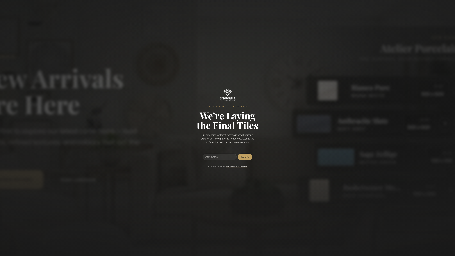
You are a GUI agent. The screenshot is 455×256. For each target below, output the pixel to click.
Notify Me (245, 157)
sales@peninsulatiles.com (236, 166)
